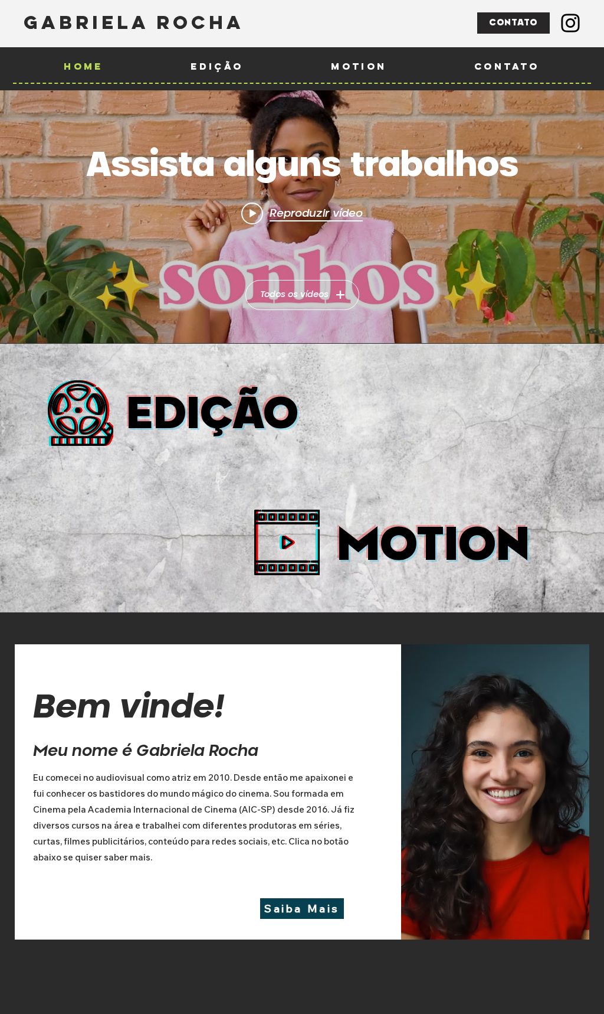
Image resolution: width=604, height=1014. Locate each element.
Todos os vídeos (294, 295)
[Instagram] (570, 23)
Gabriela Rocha (134, 22)
